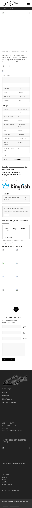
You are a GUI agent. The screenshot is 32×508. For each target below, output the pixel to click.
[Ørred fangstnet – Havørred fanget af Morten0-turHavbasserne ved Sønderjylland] (9, 269)
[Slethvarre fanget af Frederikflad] (9, 295)
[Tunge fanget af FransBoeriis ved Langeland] (22, 255)
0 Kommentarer (15, 51)
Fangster (5, 477)
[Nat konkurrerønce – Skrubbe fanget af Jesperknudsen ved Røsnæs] (9, 255)
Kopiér (6, 215)
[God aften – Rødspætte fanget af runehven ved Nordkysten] (22, 295)
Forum (4, 479)
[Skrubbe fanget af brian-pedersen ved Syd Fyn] (9, 282)
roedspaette (9, 240)
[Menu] (27, 3)
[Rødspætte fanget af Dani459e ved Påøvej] (16, 31)
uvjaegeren (5, 243)
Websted (25, 338)
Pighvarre (5, 428)
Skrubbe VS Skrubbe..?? (9, 426)
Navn (24, 326)
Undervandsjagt (18, 240)
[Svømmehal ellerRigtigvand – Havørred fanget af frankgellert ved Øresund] (22, 282)
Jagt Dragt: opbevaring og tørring (12, 430)
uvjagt (11, 243)
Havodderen (17, 159)
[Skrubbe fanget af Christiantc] (22, 269)
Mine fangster (7, 399)
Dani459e (24, 51)
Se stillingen (8, 237)
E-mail (24, 334)
